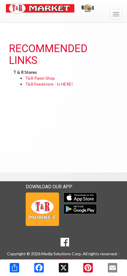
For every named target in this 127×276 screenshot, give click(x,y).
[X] (63, 268)
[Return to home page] (63, 8)
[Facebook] (39, 268)
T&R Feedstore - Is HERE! (49, 83)
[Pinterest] (88, 268)
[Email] (112, 268)
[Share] (14, 268)
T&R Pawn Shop (40, 78)
